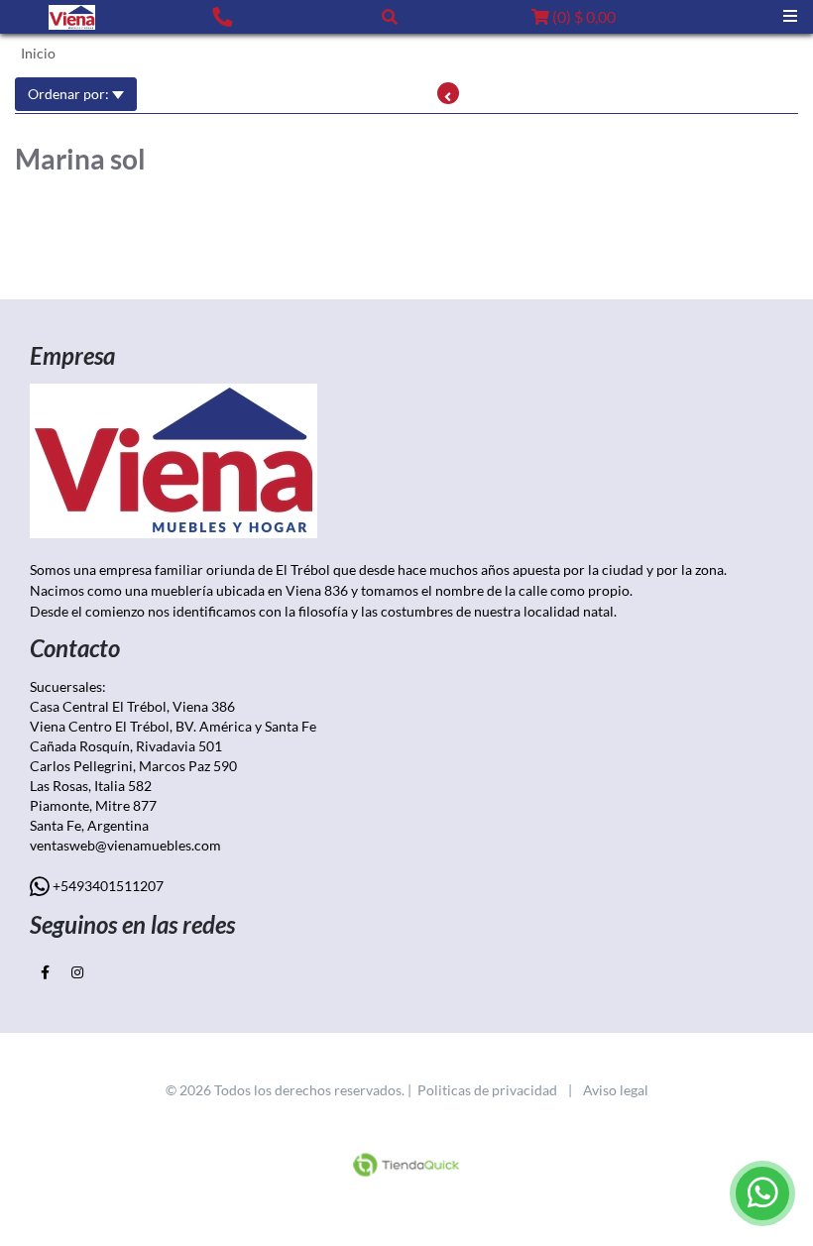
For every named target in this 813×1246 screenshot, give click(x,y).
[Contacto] (222, 16)
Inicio (38, 53)
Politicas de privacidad (487, 1089)
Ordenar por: (70, 93)
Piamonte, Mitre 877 (93, 805)
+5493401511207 (107, 885)
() (582, 16)
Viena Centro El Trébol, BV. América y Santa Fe (173, 726)
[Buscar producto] (390, 16)
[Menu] (790, 16)
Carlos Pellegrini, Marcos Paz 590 (136, 765)
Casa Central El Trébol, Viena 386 (132, 706)
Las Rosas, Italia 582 (92, 785)
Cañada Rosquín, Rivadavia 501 (127, 745)
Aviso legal (615, 1089)
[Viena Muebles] (71, 17)
